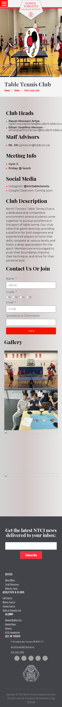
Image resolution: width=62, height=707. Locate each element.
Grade (10, 292)
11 (23, 297)
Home (7, 90)
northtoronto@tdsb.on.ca (22, 646)
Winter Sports (9, 602)
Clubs (17, 90)
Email (10, 302)
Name (10, 278)
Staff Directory (12, 584)
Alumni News (10, 624)
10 (16, 297)
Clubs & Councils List (12, 610)
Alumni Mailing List (13, 620)
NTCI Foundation (12, 632)
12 (30, 297)
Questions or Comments (22, 315)
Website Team (11, 588)
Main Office (10, 580)
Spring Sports (9, 606)
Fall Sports (7, 597)
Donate (8, 628)
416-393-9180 (17, 652)
